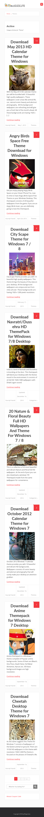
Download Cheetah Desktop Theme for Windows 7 (19, 706)
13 (37, 41)
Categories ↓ (33, 400)
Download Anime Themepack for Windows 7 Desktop (19, 615)
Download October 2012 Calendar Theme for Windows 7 (19, 518)
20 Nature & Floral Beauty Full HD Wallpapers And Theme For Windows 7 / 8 (19, 426)
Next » (27, 779)
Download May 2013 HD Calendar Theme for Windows (19, 51)
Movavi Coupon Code (14, 796)
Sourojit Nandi (10, 125)
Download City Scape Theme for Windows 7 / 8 (19, 239)
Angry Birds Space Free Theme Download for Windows (19, 146)
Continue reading (13, 120)
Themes (33, 125)
